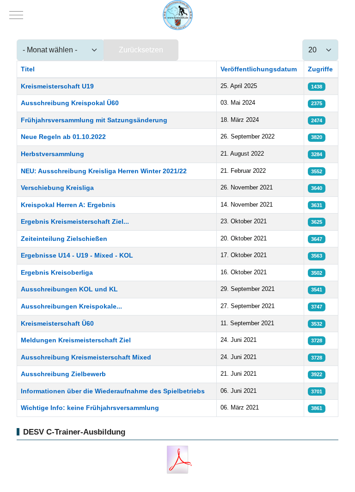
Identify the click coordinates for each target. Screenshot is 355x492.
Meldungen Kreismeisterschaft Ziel (76, 340)
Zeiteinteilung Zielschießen (64, 238)
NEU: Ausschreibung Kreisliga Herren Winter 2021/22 (104, 171)
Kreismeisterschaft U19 (57, 86)
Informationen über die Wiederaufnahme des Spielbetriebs (113, 391)
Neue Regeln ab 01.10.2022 (63, 136)
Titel (28, 69)
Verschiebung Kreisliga (57, 187)
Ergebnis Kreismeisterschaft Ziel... (75, 221)
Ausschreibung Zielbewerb (63, 374)
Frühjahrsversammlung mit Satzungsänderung (94, 120)
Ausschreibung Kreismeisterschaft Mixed (86, 357)
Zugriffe (320, 69)
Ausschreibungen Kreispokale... (71, 306)
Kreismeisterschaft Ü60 (57, 323)
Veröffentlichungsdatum (258, 69)
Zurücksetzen (141, 50)
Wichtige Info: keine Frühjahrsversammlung (90, 407)
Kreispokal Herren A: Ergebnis (68, 204)
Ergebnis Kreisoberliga (57, 272)
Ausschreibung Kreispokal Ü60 (70, 103)
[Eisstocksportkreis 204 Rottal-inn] (178, 15)
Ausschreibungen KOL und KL (69, 289)
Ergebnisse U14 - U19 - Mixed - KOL (77, 255)
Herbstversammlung (52, 154)
